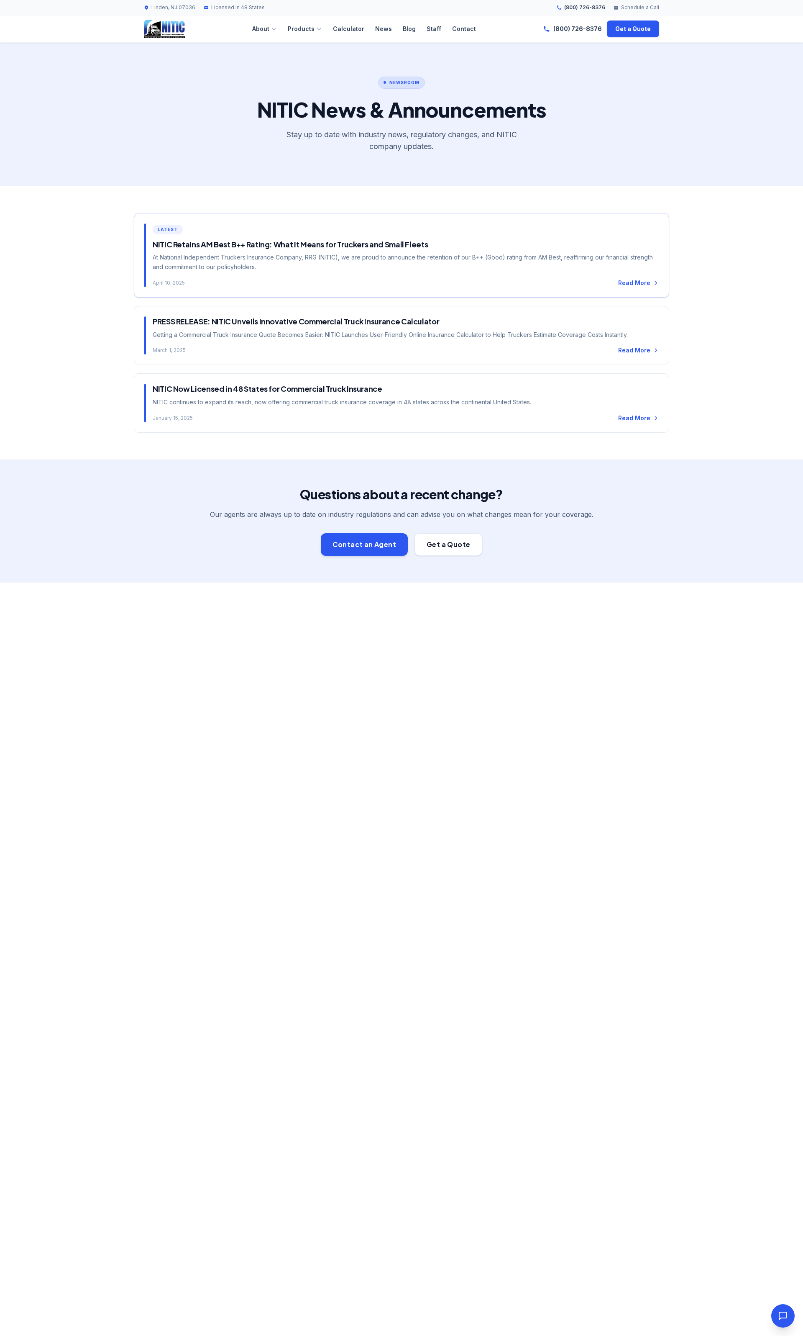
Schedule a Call (640, 7)
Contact (464, 28)
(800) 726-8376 (584, 7)
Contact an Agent (364, 544)
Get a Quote (633, 28)
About (260, 28)
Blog (409, 28)
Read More (634, 282)
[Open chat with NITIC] (783, 1316)
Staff (434, 28)
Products (301, 28)
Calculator (348, 28)
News (383, 28)
